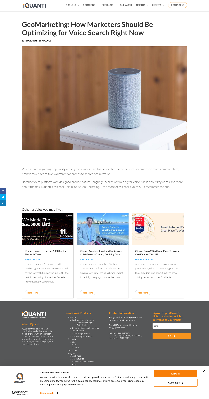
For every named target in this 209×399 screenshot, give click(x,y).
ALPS (74, 344)
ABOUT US (71, 5)
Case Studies (78, 358)
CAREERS (156, 5)
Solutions (72, 317)
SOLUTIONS (89, 5)
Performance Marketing (83, 320)
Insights (71, 353)
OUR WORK (126, 5)
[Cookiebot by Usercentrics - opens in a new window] (19, 393)
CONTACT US (177, 5)
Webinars (76, 355)
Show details (47, 393)
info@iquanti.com (127, 320)
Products (72, 339)
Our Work (72, 350)
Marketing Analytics (81, 333)
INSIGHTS (140, 5)
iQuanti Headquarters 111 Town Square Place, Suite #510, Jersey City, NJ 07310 (125, 335)
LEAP (74, 341)
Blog (74, 364)
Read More (32, 292)
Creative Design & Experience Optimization (85, 329)
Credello (76, 347)
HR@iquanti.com (117, 327)
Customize (174, 382)
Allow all (175, 373)
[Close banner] (204, 371)
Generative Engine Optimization (85, 323)
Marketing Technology (82, 336)
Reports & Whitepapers (83, 361)
